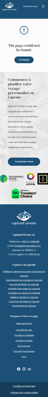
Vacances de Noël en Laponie (24, 301)
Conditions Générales (24, 386)
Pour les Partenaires (24, 351)
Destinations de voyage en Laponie (24, 280)
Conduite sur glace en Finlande (24, 293)
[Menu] (43, 6)
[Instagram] (24, 369)
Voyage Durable (24, 340)
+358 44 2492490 (30, 241)
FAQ (24, 356)
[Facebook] (18, 369)
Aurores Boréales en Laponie (24, 284)
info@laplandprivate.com (27, 245)
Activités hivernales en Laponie (24, 288)
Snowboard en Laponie (24, 305)
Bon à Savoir (24, 346)
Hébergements (24, 323)
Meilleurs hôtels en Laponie (24, 297)
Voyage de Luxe (24, 330)
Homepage (24, 60)
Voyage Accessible (24, 335)
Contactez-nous (30, 6)
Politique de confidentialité (24, 392)
